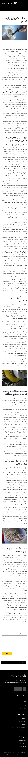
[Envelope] (16, 689)
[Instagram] (24, 689)
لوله (26, 307)
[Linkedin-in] (20, 689)
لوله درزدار (7, 571)
